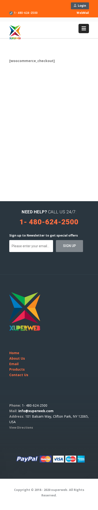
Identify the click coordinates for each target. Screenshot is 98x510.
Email (14, 364)
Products (17, 369)
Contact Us (18, 375)
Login (81, 5)
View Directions (21, 428)
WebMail (83, 13)
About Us (17, 358)
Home (14, 353)
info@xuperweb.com (36, 411)
